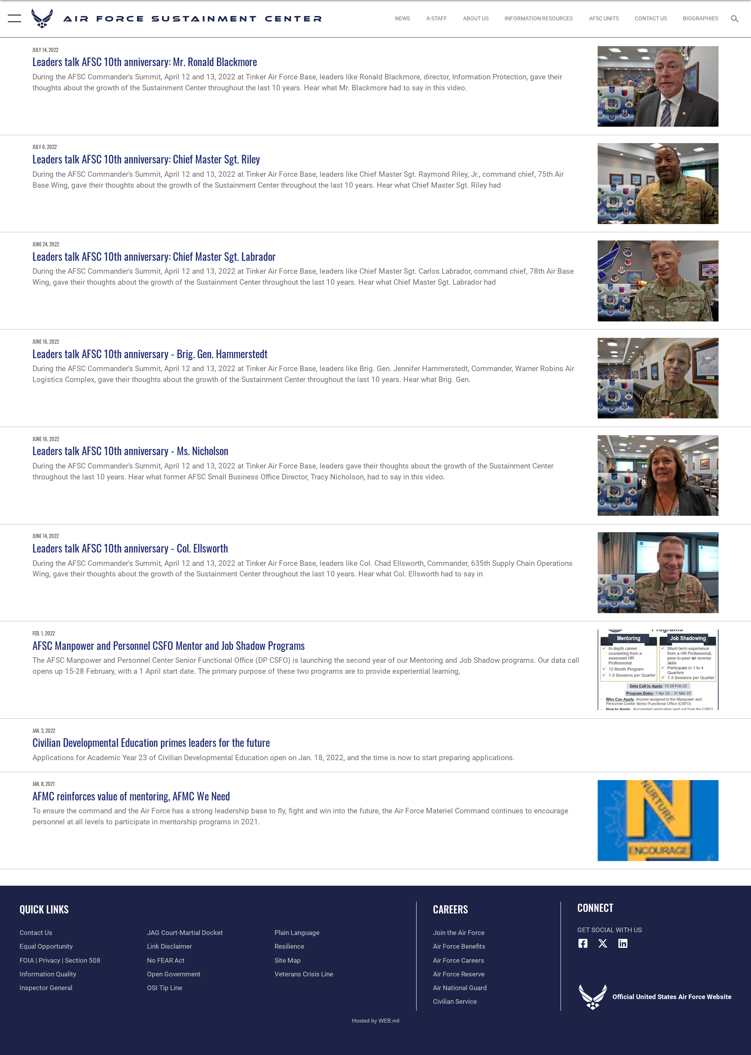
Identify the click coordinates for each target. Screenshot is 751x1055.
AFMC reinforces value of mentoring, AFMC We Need (131, 796)
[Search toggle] (735, 18)
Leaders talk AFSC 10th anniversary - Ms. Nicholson (130, 450)
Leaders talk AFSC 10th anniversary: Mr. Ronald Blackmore (144, 61)
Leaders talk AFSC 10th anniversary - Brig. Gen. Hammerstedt (150, 353)
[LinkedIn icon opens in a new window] (623, 943)
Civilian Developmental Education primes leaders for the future (151, 742)
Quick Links (44, 909)
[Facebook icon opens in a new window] (583, 943)
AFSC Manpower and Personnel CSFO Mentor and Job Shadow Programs (168, 645)
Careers (450, 909)
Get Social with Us (609, 930)
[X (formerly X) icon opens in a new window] (603, 943)
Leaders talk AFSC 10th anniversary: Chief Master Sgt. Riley (146, 159)
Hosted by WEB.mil (375, 1020)
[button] (12, 18)
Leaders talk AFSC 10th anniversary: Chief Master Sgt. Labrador (154, 256)
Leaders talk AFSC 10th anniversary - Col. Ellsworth (130, 548)
